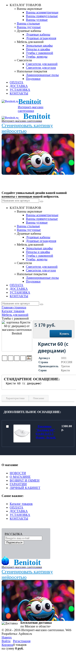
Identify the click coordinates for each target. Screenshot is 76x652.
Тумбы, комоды (36, 56)
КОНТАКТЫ (19, 518)
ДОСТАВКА (19, 511)
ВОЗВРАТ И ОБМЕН (25, 480)
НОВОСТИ (18, 473)
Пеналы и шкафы (38, 49)
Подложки (33, 78)
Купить (64, 333)
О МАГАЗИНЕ (20, 477)
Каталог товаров (21, 504)
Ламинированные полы (42, 75)
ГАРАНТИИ (18, 484)
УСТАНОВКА (20, 515)
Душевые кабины (38, 34)
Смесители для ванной (42, 64)
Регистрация (21, 641)
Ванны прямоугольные (42, 16)
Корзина (7, 644)
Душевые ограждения (41, 38)
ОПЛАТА (16, 507)
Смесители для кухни (41, 67)
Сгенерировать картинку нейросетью (27, 128)
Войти (6, 641)
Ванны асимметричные (42, 12)
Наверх (7, 637)
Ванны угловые (37, 19)
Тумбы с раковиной (39, 53)
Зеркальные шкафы (39, 45)
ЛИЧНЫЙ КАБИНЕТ (25, 488)
